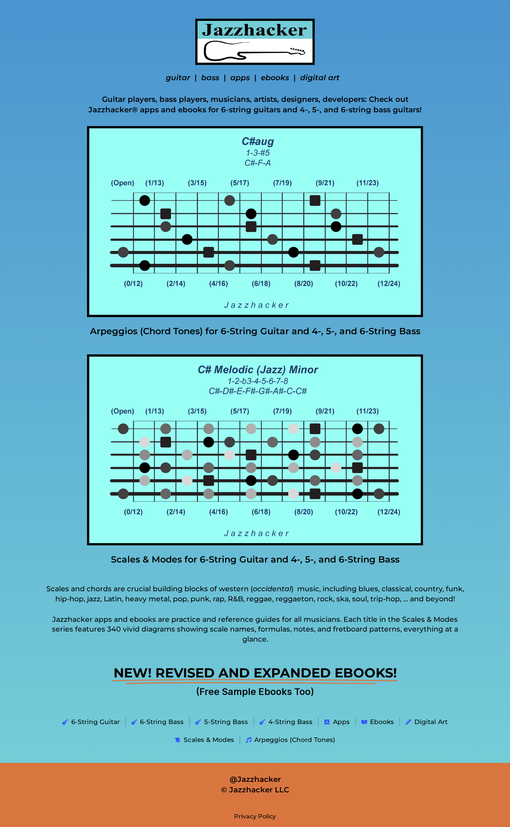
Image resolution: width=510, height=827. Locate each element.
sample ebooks (257, 691)
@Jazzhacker (255, 779)
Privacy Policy (255, 816)
